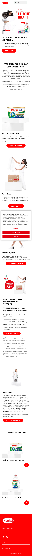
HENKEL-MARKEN (5, 531)
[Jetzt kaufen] (26, 465)
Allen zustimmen (16, 232)
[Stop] (16, 60)
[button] (16, 542)
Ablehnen (15, 236)
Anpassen (15, 228)
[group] (16, 35)
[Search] (16, 2)
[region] (16, 225)
